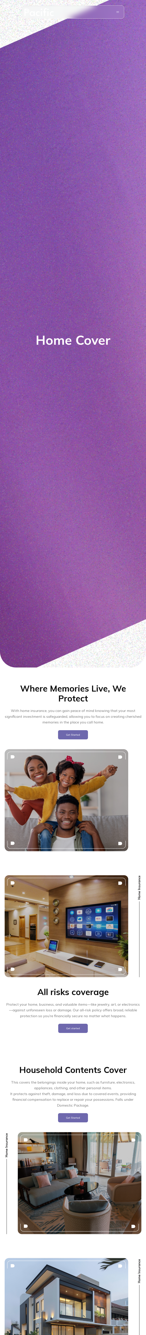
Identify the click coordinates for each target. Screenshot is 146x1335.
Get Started (73, 734)
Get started (73, 1028)
